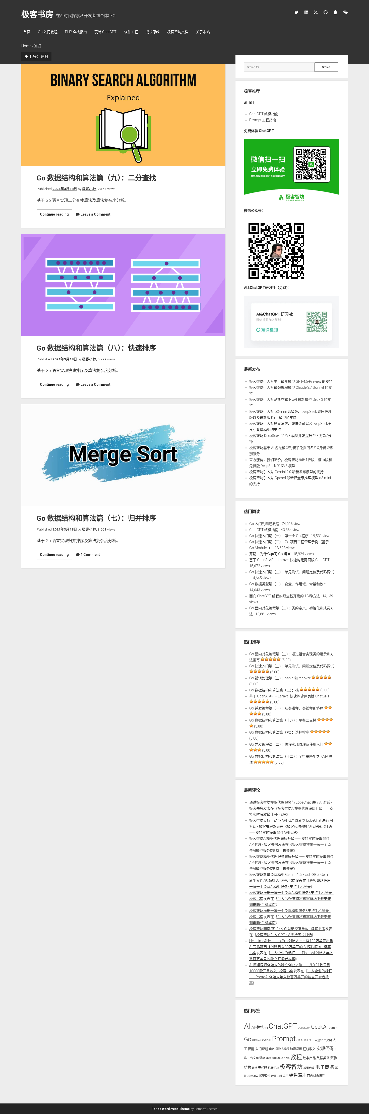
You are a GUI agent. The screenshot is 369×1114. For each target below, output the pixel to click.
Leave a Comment (95, 214)
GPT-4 (256, 1040)
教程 (296, 1057)
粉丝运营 (253, 1076)
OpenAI (265, 1040)
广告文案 (253, 1058)
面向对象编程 (316, 1076)
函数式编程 (282, 1049)
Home (26, 46)
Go (247, 1039)
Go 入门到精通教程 (264, 524)
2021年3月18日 (64, 189)
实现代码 (325, 1048)
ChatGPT (283, 1026)
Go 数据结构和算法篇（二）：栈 (274, 690)
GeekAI (319, 1027)
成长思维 (153, 32)
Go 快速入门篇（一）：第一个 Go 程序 (279, 536)
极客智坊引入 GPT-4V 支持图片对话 (284, 935)
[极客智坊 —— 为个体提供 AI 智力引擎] (291, 205)
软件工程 (131, 32)
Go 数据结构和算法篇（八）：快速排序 (123, 285)
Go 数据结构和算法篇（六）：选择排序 (279, 732)
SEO (308, 1040)
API (266, 1027)
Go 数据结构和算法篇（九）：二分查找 (123, 115)
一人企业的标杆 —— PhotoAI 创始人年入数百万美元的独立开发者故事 (290, 977)
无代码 (262, 1068)
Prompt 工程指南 (262, 120)
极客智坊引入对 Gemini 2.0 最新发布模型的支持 (286, 472)
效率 (287, 1058)
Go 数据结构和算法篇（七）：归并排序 (123, 455)
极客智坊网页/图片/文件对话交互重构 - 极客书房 (287, 929)
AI (247, 1026)
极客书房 (37, 14)
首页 (26, 32)
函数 (272, 1049)
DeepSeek (304, 1027)
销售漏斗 (297, 1075)
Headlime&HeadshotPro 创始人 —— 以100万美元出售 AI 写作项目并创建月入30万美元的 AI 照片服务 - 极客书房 (291, 947)
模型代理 (309, 1068)
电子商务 (324, 1067)
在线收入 (309, 1049)
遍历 (285, 1076)
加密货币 (296, 1049)
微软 (262, 1058)
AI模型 (257, 1027)
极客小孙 (89, 189)
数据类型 (323, 1058)
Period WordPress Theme (170, 1109)
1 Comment (90, 555)
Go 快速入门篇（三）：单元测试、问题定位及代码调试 (291, 572)
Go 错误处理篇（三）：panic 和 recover (280, 678)
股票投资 (264, 1076)
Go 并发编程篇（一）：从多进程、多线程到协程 (286, 708)
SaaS (300, 1040)
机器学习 (273, 1068)
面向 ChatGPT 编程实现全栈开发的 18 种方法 (284, 596)
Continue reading (56, 215)
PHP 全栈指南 (76, 32)
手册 (269, 1058)
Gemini (333, 1027)
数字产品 (309, 1058)
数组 (254, 1068)
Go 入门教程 (47, 32)
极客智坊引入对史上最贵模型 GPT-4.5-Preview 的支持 (291, 381)
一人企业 (317, 1040)
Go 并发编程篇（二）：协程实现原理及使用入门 (286, 744)
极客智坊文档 (177, 32)
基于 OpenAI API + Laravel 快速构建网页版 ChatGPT (289, 560)
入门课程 (261, 1049)
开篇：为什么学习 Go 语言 (270, 554)
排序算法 (277, 1058)
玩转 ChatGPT (105, 32)
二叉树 (328, 1040)
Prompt (284, 1038)
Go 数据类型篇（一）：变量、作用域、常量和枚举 (288, 584)
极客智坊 (291, 1067)
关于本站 (203, 32)
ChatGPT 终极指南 (263, 114)
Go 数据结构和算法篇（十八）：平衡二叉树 (282, 720)
